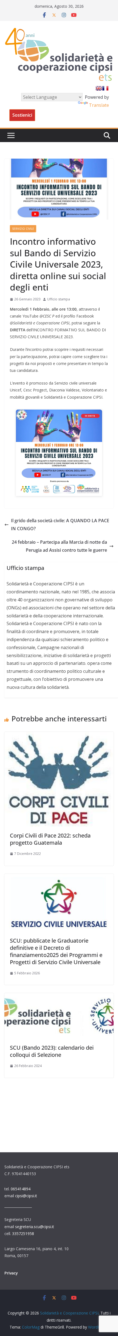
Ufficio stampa (58, 299)
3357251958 (23, 1233)
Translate (99, 105)
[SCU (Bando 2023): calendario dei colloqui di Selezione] (59, 997)
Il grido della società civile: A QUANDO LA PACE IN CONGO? (60, 525)
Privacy (11, 1273)
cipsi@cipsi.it (26, 1195)
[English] (99, 88)
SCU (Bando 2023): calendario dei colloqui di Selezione (52, 1051)
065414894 (20, 1188)
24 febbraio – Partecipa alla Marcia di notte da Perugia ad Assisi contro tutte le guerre (59, 546)
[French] (105, 88)
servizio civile (23, 229)
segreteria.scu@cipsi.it (34, 1226)
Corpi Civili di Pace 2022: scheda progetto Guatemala (50, 839)
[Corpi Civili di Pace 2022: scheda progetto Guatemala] (59, 736)
